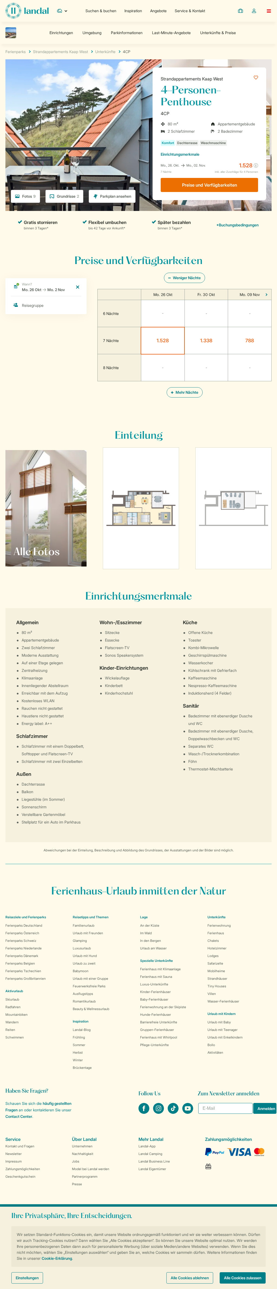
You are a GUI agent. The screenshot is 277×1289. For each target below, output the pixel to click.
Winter (78, 1060)
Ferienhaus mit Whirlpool (158, 1037)
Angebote (158, 10)
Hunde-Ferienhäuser (155, 1015)
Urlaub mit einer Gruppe (90, 978)
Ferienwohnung (219, 925)
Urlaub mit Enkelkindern (225, 1037)
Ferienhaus (215, 933)
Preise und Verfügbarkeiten (209, 185)
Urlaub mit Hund (85, 956)
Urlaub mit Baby (219, 1022)
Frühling (79, 1037)
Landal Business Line (154, 1161)
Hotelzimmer (216, 948)
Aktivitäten (215, 1052)
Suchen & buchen (100, 10)
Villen (211, 994)
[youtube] (187, 1112)
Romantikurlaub (84, 1001)
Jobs (75, 1161)
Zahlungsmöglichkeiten (22, 1169)
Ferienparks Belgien (20, 963)
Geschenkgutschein (20, 1176)
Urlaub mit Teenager (222, 1030)
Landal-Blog (82, 1030)
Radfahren (13, 1007)
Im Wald (146, 933)
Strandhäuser (217, 978)
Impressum (13, 1161)
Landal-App (147, 1146)
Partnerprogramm (84, 1176)
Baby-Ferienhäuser (154, 999)
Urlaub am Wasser (153, 948)
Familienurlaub (83, 925)
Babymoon (80, 971)
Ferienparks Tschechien (23, 971)
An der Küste (149, 925)
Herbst (78, 1052)
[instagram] (159, 1112)
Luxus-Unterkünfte (154, 984)
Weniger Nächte (186, 277)
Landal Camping (150, 1154)
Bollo (211, 1045)
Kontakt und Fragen (19, 1146)
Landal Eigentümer (152, 1169)
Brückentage (82, 1068)
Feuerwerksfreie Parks (89, 986)
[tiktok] (174, 1112)
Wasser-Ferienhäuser (223, 1001)
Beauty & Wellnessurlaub (91, 1009)
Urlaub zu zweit (84, 963)
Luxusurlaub (82, 948)
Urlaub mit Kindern (221, 1014)
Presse (77, 1184)
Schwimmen (14, 1037)
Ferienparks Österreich (22, 933)
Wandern (12, 1022)
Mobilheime (216, 971)
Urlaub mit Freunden (88, 933)
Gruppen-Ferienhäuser (157, 1030)
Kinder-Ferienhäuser (155, 992)
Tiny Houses (216, 986)
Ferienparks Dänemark (21, 956)
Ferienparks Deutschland (23, 925)
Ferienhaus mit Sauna (156, 977)
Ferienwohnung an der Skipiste (163, 1007)
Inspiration (133, 10)
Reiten (10, 1030)
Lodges (213, 956)
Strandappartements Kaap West (192, 79)
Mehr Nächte (186, 392)
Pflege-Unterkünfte (154, 1045)
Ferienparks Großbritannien (25, 978)
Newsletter (13, 1154)
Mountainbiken (16, 1015)
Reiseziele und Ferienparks (25, 917)
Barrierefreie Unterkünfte (158, 1022)
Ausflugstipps (83, 994)
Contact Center (18, 1116)
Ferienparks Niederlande (23, 948)
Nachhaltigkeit (82, 1154)
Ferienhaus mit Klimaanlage (160, 969)
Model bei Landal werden (90, 1169)
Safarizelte (215, 963)
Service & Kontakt (190, 10)
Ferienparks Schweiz (20, 941)
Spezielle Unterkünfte (156, 961)
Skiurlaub (12, 999)
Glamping (80, 941)
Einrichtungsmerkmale (180, 154)
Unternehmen (82, 1146)
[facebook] (144, 1112)
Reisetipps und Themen (90, 917)
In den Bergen (150, 941)
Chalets (213, 941)
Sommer (79, 1045)
